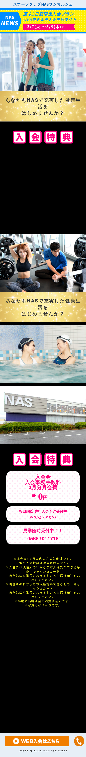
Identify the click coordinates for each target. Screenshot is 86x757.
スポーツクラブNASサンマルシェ (43, 4)
